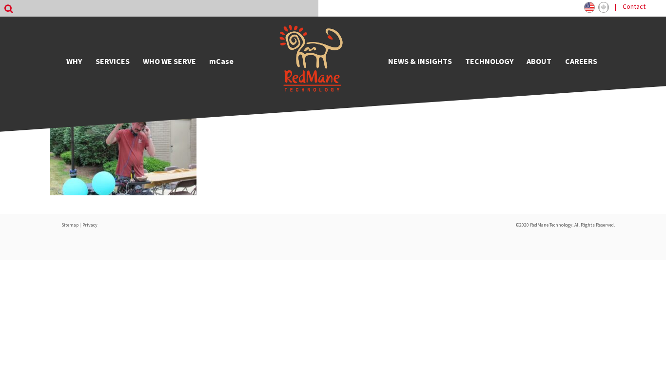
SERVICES (113, 61)
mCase (221, 61)
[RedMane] (311, 61)
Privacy (90, 225)
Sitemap (69, 225)
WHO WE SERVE (169, 61)
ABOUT (539, 61)
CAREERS (581, 61)
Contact (634, 6)
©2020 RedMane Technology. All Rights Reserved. (565, 225)
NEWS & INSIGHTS (420, 61)
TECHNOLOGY (489, 61)
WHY (74, 61)
